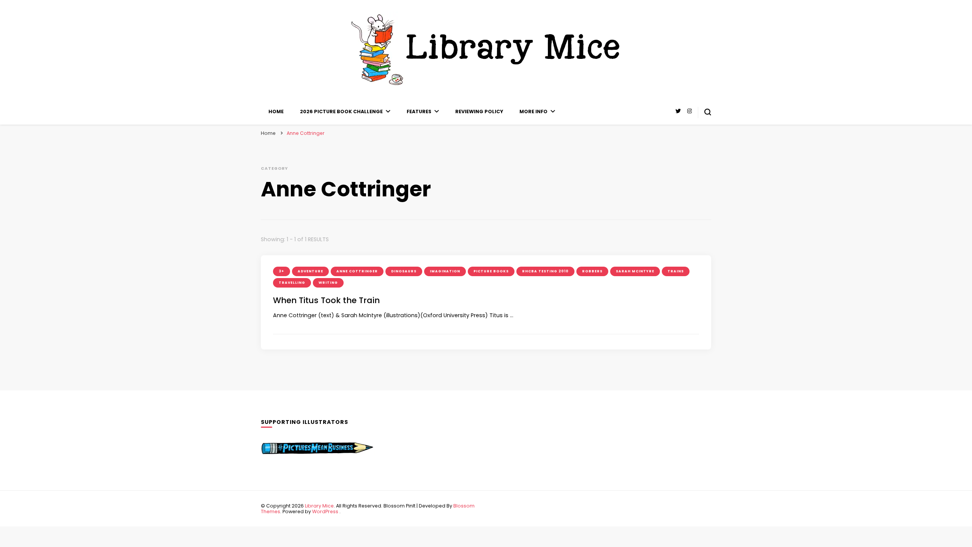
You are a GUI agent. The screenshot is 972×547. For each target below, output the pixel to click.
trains (675, 271)
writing (328, 282)
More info (533, 111)
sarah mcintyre (635, 271)
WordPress (325, 511)
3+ (281, 271)
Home (276, 111)
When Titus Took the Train (326, 300)
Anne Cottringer (357, 271)
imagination (445, 271)
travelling (292, 282)
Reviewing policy (479, 111)
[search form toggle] (707, 112)
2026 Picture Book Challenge (341, 111)
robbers (592, 271)
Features (419, 111)
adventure (310, 271)
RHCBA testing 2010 (545, 271)
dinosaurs (404, 271)
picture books (491, 271)
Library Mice (319, 506)
